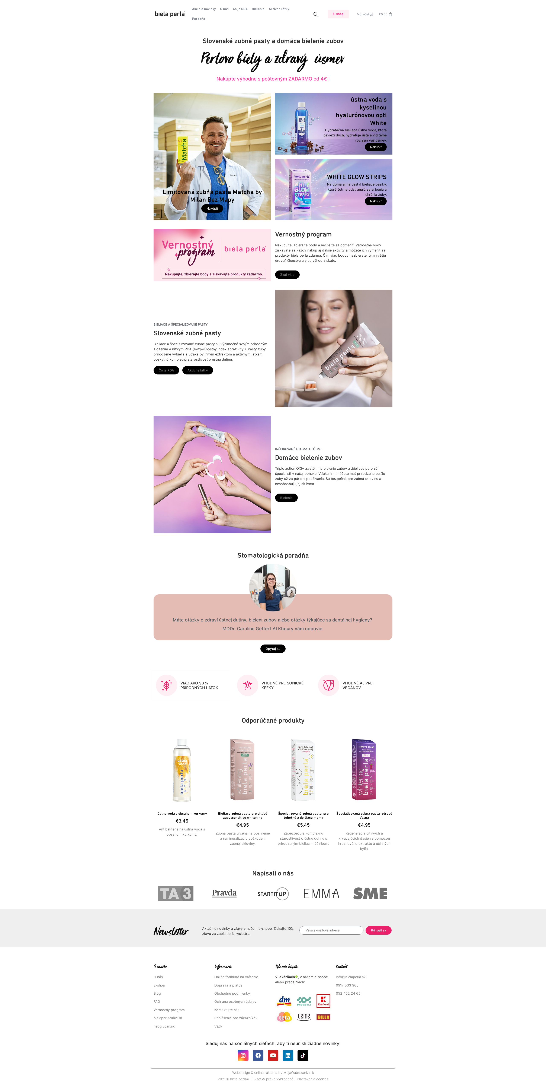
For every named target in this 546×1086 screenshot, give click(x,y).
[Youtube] (273, 1055)
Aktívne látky (279, 9)
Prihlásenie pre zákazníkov (235, 1018)
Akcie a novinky (204, 9)
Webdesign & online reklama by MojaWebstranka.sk (273, 1072)
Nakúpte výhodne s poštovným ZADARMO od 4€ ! (273, 79)
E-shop (159, 985)
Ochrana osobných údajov (235, 1001)
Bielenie (258, 9)
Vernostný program (169, 1010)
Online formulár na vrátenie (236, 977)
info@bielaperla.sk (351, 977)
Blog (157, 993)
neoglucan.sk (164, 1026)
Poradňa (198, 19)
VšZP (219, 1026)
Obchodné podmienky (232, 993)
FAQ (157, 1001)
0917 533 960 (347, 985)
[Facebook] (258, 1055)
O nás (224, 9)
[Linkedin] (288, 1055)
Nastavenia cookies (312, 1079)
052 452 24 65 (348, 993)
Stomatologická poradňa (273, 556)
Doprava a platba (228, 985)
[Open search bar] (316, 14)
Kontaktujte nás (226, 1010)
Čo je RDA (240, 9)
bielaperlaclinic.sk (168, 1018)
